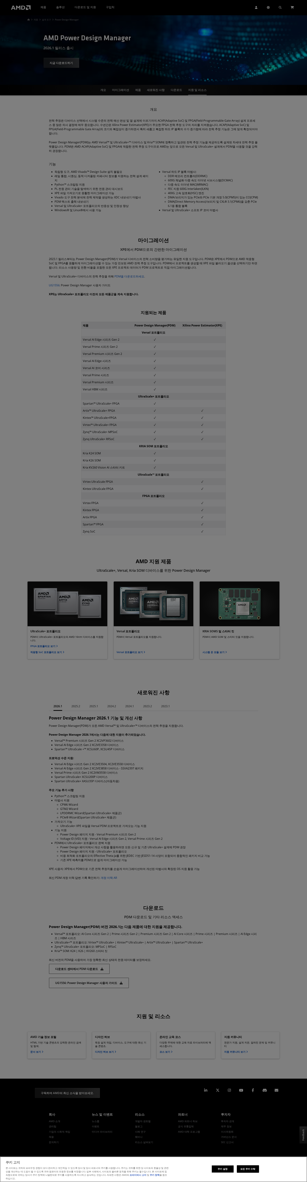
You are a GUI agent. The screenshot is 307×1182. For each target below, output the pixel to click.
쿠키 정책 (155, 1174)
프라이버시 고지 (138, 1174)
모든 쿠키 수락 (247, 1168)
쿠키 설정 (223, 1168)
